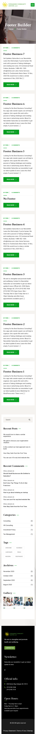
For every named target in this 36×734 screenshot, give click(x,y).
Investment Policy (18, 530)
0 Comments (16, 48)
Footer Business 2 (13, 324)
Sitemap (30, 731)
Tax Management (18, 534)
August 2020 (18, 585)
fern (6, 48)
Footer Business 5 (13, 151)
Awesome (8, 548)
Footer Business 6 (14, 104)
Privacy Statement (9, 731)
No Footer (9, 198)
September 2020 (18, 580)
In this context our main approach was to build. (16, 448)
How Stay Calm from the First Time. (15, 453)
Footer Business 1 (13, 371)
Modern (8, 556)
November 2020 (18, 571)
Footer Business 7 (13, 54)
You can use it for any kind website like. (16, 458)
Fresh (19, 552)
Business (19, 548)
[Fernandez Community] (14, 4)
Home (11, 29)
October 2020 (18, 576)
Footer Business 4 (13, 224)
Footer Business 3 (13, 274)
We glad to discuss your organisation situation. (15, 441)
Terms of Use (21, 731)
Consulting (18, 521)
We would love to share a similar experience (14, 435)
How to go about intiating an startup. (15, 492)
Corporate (8, 552)
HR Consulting (18, 525)
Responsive (19, 556)
